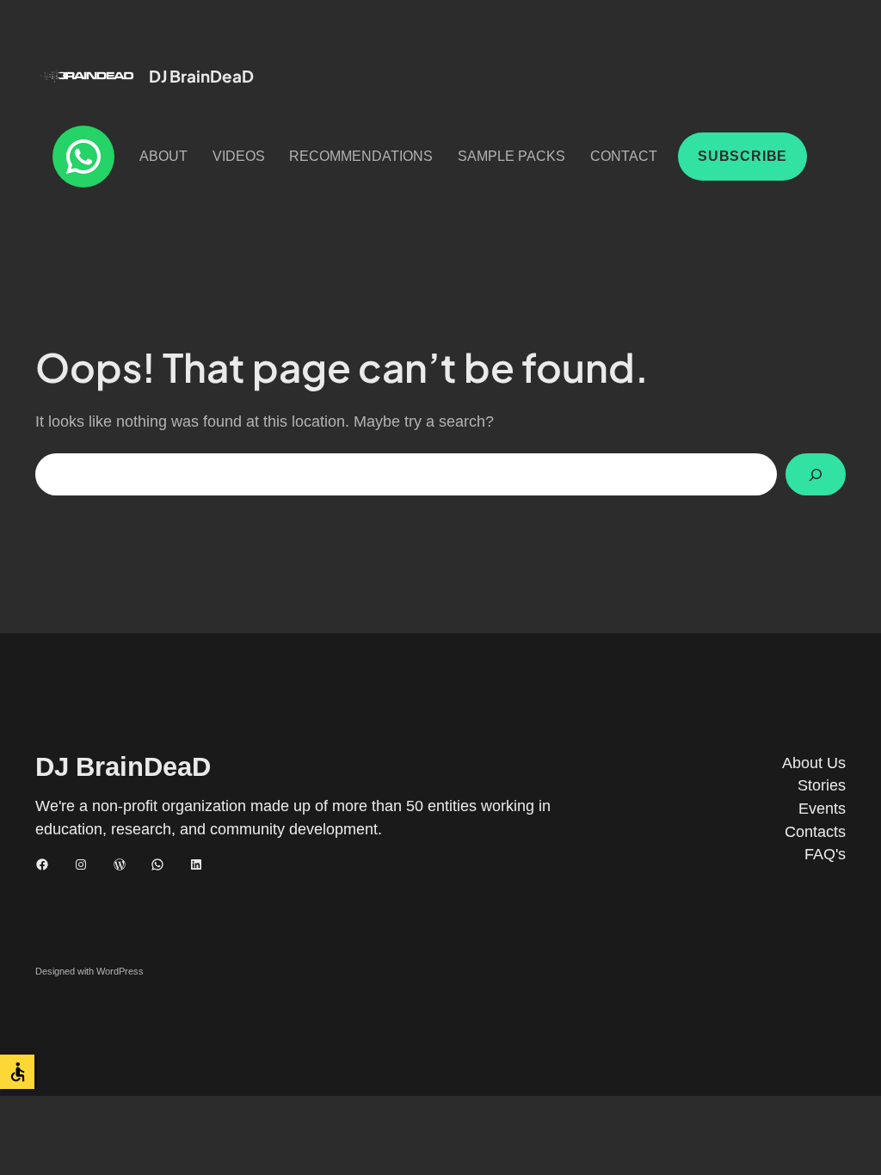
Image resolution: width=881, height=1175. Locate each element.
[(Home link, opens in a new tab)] (87, 75)
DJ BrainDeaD (201, 75)
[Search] (816, 474)
